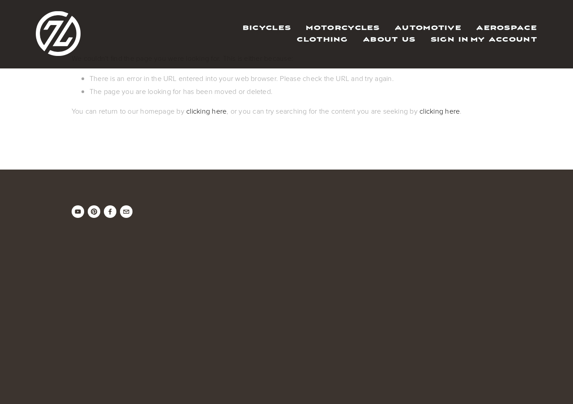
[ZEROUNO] (78, 211)
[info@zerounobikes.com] (126, 211)
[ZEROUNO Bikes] (94, 211)
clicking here (206, 111)
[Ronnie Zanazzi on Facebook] (110, 211)
